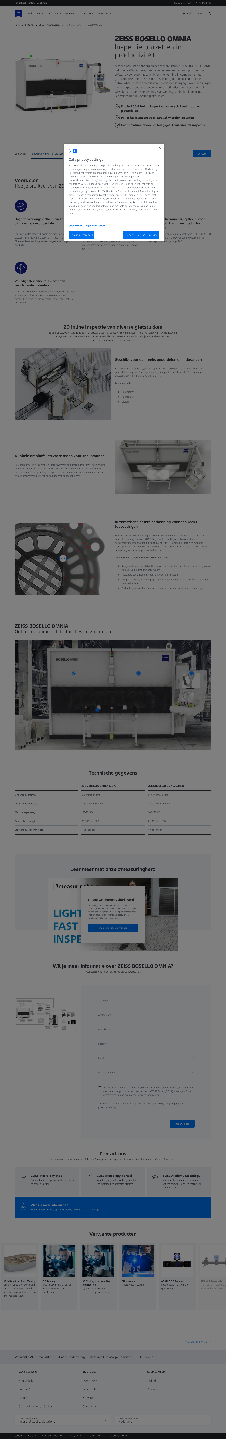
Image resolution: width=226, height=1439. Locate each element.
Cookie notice (77, 225)
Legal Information (95, 225)
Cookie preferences (81, 234)
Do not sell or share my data (141, 234)
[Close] (159, 147)
